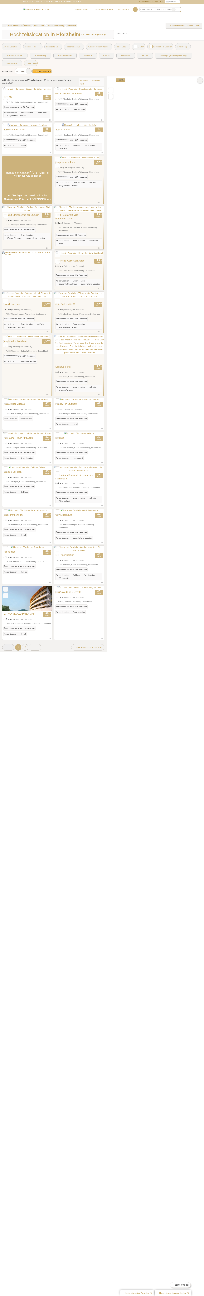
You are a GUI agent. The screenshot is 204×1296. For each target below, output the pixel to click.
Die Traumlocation (64, 555)
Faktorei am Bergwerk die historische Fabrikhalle (74, 477)
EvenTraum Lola (11, 304)
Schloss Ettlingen (12, 471)
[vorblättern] (45, 90)
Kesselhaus (9, 551)
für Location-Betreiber (104, 9)
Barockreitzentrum (13, 514)
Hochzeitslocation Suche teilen (89, 647)
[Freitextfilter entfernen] (173, 9)
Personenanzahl (73, 47)
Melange (59, 437)
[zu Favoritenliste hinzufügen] (5, 90)
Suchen (179, 9)
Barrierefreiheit (181, 1285)
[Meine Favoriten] (135, 9)
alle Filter (32, 63)
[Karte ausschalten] (200, 80)
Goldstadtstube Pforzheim (68, 93)
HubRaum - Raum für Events (18, 437)
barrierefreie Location (162, 47)
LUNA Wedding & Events (68, 592)
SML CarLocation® (65, 304)
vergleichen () (174, 1293)
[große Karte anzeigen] (110, 90)
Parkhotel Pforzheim (14, 129)
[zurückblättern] (9, 90)
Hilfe (161, 2)
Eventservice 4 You (65, 162)
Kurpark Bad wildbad (14, 403)
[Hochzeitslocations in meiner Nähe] (110, 96)
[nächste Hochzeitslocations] (35, 647)
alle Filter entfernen (43, 71)
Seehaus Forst (62, 366)
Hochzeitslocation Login (148, 2)
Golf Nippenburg (63, 514)
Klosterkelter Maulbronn (15, 341)
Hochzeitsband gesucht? (68, 2)
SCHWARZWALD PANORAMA (19, 613)
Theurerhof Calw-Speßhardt (69, 260)
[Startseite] (3, 25)
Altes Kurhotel (62, 129)
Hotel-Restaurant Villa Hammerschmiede (66, 217)
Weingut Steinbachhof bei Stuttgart (21, 215)
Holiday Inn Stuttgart (66, 403)
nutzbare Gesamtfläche (98, 47)
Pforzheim (20, 71)
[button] (8, 647)
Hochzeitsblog (123, 9)
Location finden (82, 9)
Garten (141, 47)
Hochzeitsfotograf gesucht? (38, 2)
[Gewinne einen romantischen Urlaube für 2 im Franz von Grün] (27, 254)
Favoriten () (138, 1293)
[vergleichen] (5, 97)
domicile (7, 96)
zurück (121, 80)
